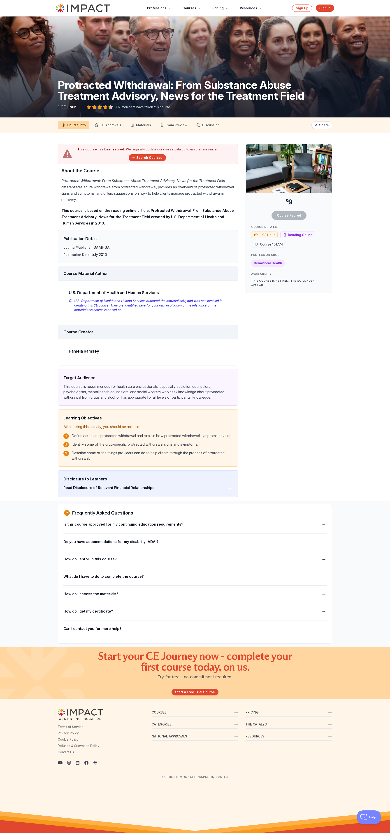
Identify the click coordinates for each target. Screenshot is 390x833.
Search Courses (149, 157)
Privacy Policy (68, 733)
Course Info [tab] (76, 125)
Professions (156, 8)
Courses (189, 8)
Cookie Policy (68, 739)
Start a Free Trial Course (195, 692)
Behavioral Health (268, 263)
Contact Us (66, 752)
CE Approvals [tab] (110, 125)
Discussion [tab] (211, 125)
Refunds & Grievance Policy (78, 746)
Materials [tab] (143, 125)
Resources (248, 8)
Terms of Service (71, 727)
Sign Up (302, 8)
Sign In (324, 8)
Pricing (218, 8)
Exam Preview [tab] (176, 125)
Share (324, 125)
